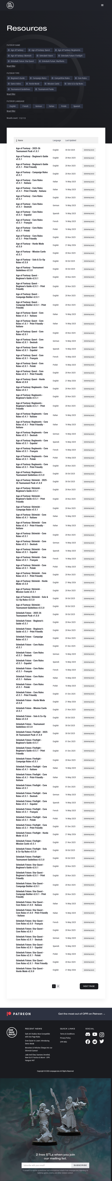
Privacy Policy (65, 1038)
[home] (10, 5)
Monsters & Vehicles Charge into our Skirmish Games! (38, 1049)
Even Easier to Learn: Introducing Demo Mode (37, 1042)
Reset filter (11, 66)
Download (89, 150)
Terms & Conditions (67, 1034)
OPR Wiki (63, 1042)
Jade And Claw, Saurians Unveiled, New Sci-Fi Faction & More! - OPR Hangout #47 (37, 1058)
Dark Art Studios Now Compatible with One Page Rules (37, 1035)
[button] (102, 5)
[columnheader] (33, 140)
